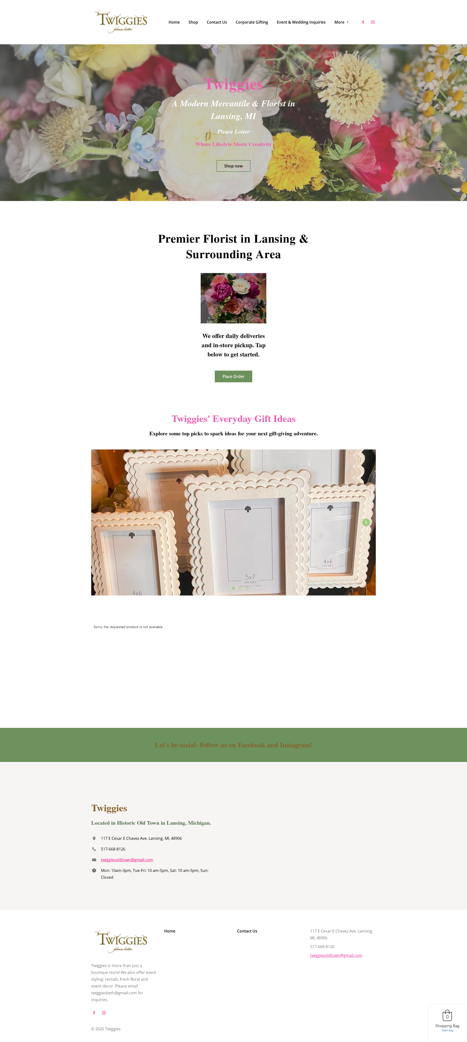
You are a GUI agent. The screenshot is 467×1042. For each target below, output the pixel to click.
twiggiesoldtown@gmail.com (127, 859)
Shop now (233, 166)
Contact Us (247, 931)
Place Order (233, 376)
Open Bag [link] (447, 1030)
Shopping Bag (447, 1026)
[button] (366, 522)
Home (169, 931)
